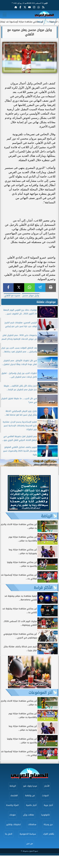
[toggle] (4, 14)
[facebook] (8, 287)
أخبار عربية (48, 805)
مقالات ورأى (28, 815)
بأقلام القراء (48, 834)
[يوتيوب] (29, 7)
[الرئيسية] (15, 7)
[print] (50, 287)
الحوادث (45, 796)
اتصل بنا (8, 834)
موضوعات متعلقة (46, 301)
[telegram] (40, 287)
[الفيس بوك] (20, 7)
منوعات (12, 815)
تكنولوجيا (45, 815)
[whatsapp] (29, 287)
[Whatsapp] (38, 7)
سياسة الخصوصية (28, 834)
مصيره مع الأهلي (12, 296)
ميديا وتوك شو (30, 786)
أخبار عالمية (31, 805)
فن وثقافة (30, 796)
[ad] (29, 510)
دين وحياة (48, 824)
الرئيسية (50, 21)
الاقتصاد (14, 796)
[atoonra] (29, 463)
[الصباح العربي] (44, 14)
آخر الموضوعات (41, 692)
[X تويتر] (25, 7)
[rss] (43, 7)
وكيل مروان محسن (30, 296)
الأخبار (46, 786)
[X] (19, 287)
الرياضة (40, 21)
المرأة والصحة (12, 805)
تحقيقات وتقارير (13, 824)
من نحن (29, 844)
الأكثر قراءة (43, 587)
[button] (3, 493)
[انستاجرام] (34, 7)
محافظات (32, 824)
